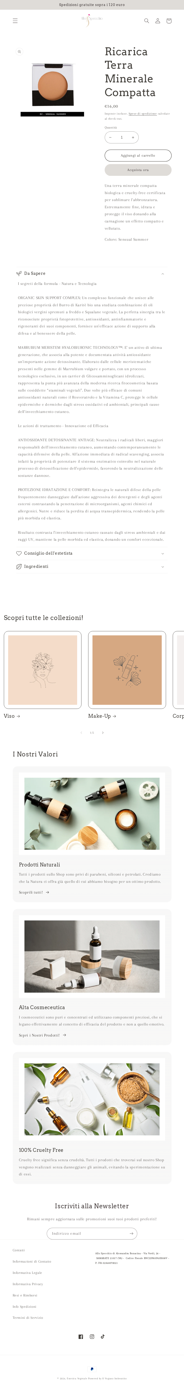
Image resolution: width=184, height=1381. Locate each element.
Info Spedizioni (24, 1306)
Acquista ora (138, 170)
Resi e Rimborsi (25, 1295)
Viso (9, 716)
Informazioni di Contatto (32, 1261)
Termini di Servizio (28, 1318)
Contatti (19, 1250)
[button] (15, 20)
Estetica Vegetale (77, 1378)
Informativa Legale (27, 1273)
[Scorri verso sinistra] (81, 732)
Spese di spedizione (143, 113)
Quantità (111, 127)
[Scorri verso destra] (103, 732)
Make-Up (99, 716)
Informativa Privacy (28, 1284)
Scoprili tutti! (31, 892)
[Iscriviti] (131, 1234)
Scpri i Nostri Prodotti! (39, 1035)
